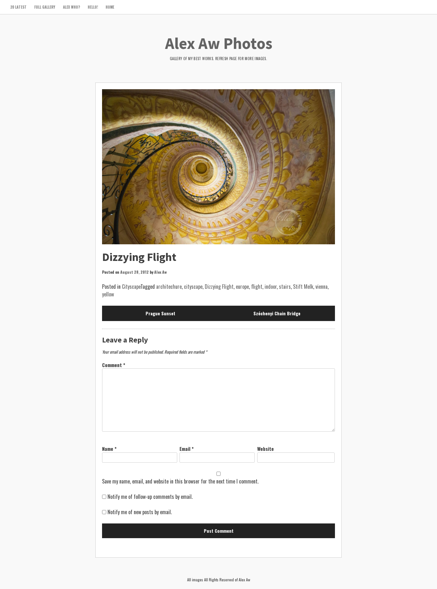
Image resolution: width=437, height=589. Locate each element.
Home (110, 7)
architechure (169, 286)
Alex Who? (71, 7)
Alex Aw (160, 272)
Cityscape (131, 286)
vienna (321, 286)
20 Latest (18, 7)
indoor (271, 286)
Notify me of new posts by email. (139, 512)
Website (265, 448)
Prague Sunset (160, 313)
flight (256, 286)
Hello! (93, 7)
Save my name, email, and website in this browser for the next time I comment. (180, 481)
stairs (285, 286)
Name (109, 448)
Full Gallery (44, 7)
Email (186, 448)
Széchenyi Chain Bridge (276, 313)
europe (242, 286)
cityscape (193, 286)
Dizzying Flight (219, 286)
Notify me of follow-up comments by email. (150, 496)
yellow (108, 294)
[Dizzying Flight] (218, 166)
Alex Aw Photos (218, 43)
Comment (113, 364)
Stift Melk (303, 286)
